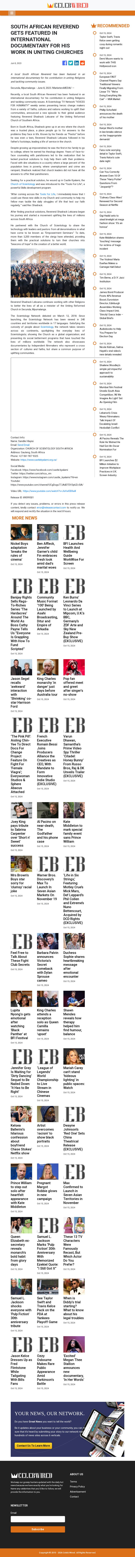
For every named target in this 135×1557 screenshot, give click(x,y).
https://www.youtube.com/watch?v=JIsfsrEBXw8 (49, 491)
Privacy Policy (77, 1486)
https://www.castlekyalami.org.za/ (39, 459)
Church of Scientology (23, 184)
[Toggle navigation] (11, 13)
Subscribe (38, 1529)
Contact (74, 1496)
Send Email (23, 444)
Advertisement (78, 1491)
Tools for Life (47, 194)
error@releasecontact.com (51, 507)
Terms (73, 1481)
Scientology (47, 326)
